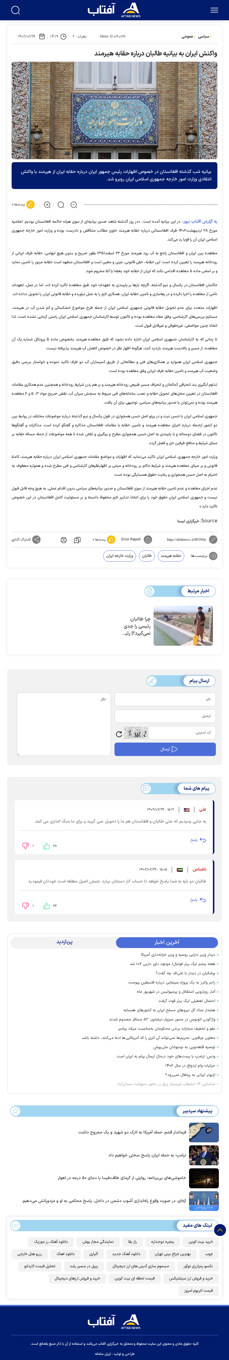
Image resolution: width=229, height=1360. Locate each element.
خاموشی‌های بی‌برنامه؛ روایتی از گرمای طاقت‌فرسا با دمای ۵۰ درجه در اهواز (122, 1178)
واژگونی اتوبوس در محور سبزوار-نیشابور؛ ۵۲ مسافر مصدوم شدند (161, 1020)
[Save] (77, 539)
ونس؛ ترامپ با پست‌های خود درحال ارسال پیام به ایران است (166, 1057)
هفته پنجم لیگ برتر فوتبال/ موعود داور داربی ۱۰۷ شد (172, 964)
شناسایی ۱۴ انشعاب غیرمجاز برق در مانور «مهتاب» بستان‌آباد (164, 1084)
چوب (209, 1254)
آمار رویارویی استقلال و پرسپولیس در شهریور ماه (176, 992)
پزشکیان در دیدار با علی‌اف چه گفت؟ (185, 973)
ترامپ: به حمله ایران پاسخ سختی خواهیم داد (147, 1155)
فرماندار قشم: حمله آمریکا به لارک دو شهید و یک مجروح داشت (132, 1132)
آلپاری (93, 1254)
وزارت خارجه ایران (119, 556)
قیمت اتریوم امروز (198, 1291)
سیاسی (203, 37)
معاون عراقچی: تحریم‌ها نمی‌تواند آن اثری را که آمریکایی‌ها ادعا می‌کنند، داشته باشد (148, 1038)
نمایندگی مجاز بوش (98, 1242)
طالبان (147, 556)
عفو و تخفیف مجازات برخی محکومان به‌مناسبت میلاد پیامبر (166, 1029)
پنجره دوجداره (162, 1242)
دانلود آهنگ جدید (126, 1254)
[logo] (115, 9)
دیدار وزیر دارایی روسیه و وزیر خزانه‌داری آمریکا (178, 955)
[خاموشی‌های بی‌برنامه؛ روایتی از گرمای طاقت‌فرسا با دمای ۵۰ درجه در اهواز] (202, 1178)
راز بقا (132, 1242)
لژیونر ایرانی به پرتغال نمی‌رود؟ (190, 1075)
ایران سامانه (103, 1354)
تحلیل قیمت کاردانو (39, 1266)
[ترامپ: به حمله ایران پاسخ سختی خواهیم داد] (202, 1155)
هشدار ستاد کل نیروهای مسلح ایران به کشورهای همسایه (169, 1010)
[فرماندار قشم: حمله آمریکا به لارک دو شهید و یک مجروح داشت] (202, 1132)
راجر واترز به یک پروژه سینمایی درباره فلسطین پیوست (171, 983)
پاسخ (193, 840)
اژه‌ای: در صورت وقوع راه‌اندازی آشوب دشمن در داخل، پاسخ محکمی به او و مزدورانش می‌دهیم (104, 1201)
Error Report (131, 539)
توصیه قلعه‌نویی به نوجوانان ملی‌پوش (184, 1047)
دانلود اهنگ (65, 1254)
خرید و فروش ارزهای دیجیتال (77, 1279)
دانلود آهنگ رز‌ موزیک (51, 1242)
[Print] (63, 539)
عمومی (187, 37)
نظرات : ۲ (79, 37)
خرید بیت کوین (200, 1242)
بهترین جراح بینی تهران (173, 1254)
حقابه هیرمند (171, 556)
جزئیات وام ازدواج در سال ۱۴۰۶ (190, 1066)
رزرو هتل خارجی (29, 1254)
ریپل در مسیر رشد (84, 1266)
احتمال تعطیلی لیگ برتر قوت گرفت (186, 1001)
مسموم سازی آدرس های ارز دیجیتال (140, 1266)
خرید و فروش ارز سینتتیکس (191, 1279)
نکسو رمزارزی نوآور (198, 1266)
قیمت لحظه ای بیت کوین (134, 1279)
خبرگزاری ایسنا (188, 521)
